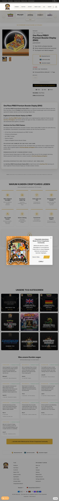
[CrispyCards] (7, 6)
